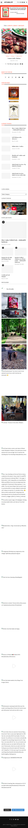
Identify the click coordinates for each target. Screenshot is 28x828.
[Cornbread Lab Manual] (7, 269)
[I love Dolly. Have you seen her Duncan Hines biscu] (14, 743)
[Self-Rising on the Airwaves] (5, 140)
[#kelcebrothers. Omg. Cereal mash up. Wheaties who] (14, 537)
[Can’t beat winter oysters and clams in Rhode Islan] (14, 459)
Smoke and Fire (19, 56)
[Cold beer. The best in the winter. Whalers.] (14, 434)
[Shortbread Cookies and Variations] (5, 158)
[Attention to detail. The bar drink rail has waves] (14, 614)
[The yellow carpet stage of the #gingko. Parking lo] (14, 511)
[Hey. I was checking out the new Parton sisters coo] (14, 485)
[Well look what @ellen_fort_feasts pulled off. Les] (14, 305)
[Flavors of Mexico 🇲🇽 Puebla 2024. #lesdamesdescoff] (14, 666)
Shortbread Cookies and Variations (18, 156)
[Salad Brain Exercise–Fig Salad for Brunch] (5, 167)
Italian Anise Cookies (17, 146)
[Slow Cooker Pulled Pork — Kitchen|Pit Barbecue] (5, 130)
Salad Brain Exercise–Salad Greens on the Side (19, 174)
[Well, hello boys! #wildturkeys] (14, 331)
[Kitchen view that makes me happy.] (14, 640)
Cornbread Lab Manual (5, 275)
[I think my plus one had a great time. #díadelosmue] (14, 408)
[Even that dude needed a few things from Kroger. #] (14, 691)
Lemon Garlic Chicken (14, 58)
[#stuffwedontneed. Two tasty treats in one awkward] (14, 382)
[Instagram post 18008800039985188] (14, 769)
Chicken (12, 56)
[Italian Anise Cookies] (5, 149)
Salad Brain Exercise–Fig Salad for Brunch (19, 165)
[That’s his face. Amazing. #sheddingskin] (14, 588)
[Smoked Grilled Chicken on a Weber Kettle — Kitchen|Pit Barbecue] (21, 252)
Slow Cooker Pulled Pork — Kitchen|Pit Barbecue (19, 129)
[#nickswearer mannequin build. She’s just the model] (14, 717)
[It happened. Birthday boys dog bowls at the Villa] (14, 563)
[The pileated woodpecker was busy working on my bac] (14, 356)
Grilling (7, 56)
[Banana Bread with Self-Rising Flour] (7, 252)
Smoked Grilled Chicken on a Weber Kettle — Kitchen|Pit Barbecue (20, 260)
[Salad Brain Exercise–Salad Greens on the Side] (5, 176)
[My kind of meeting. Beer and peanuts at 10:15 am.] (14, 794)
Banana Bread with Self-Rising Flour (6, 258)
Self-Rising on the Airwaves (17, 138)
